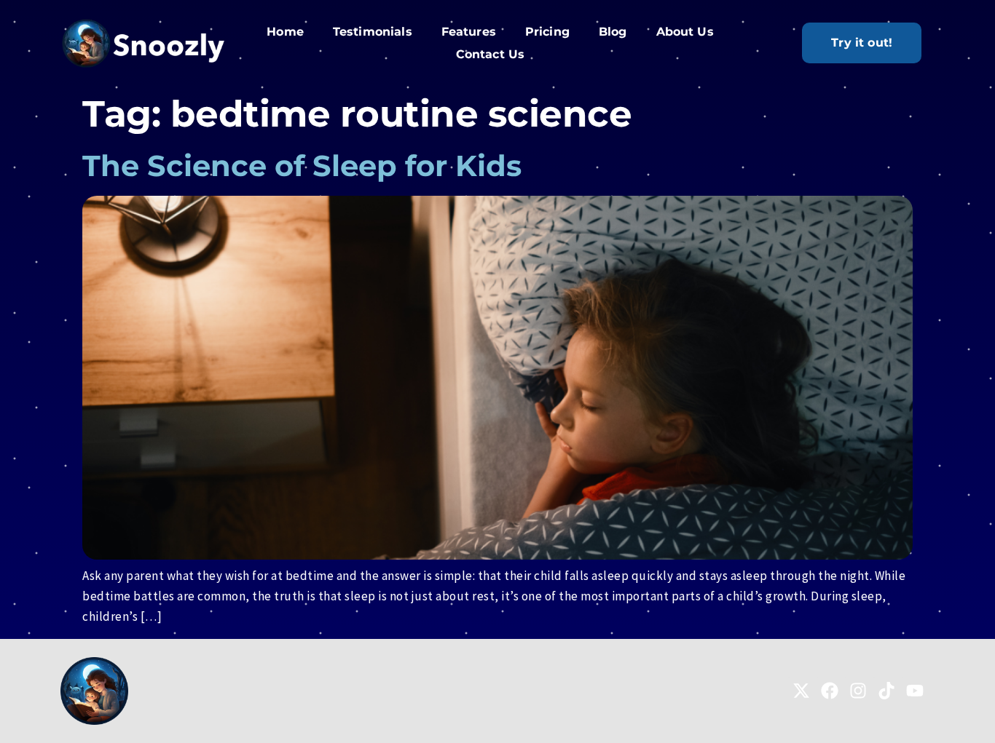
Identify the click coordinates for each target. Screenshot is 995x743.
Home (285, 32)
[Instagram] (858, 690)
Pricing (547, 32)
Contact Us (490, 54)
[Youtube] (915, 690)
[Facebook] (829, 690)
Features (468, 32)
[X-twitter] (801, 690)
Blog (613, 32)
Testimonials (372, 32)
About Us (685, 32)
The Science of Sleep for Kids (302, 165)
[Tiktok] (886, 690)
